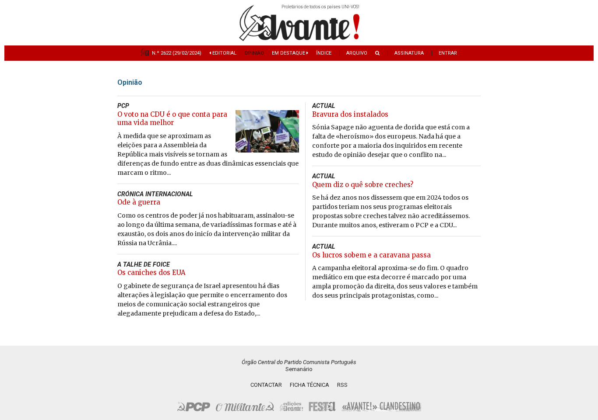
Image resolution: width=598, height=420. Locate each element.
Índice (323, 53)
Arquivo (356, 53)
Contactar (266, 385)
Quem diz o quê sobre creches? (362, 184)
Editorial (223, 53)
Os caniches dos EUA (151, 272)
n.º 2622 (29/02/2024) (176, 53)
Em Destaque (289, 53)
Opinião (254, 53)
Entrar (448, 53)
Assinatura (409, 53)
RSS (342, 385)
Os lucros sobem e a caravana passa (371, 255)
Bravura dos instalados (350, 114)
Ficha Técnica (309, 385)
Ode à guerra (138, 202)
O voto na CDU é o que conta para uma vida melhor (172, 118)
